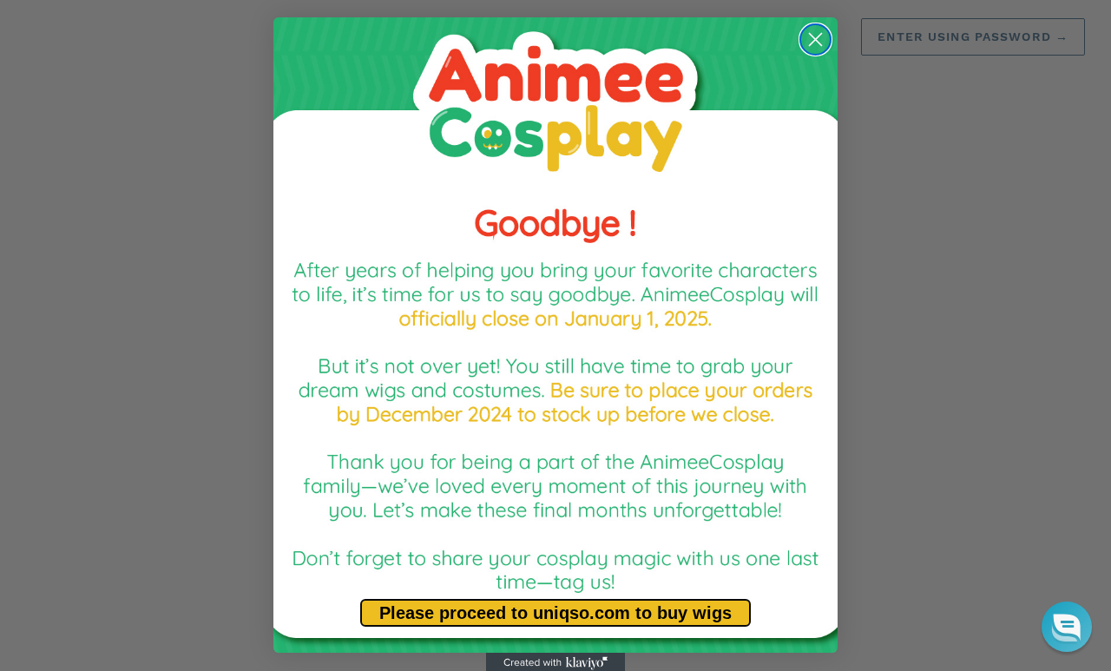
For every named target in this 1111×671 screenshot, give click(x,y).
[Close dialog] (815, 39)
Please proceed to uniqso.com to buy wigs (555, 612)
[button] (1067, 627)
